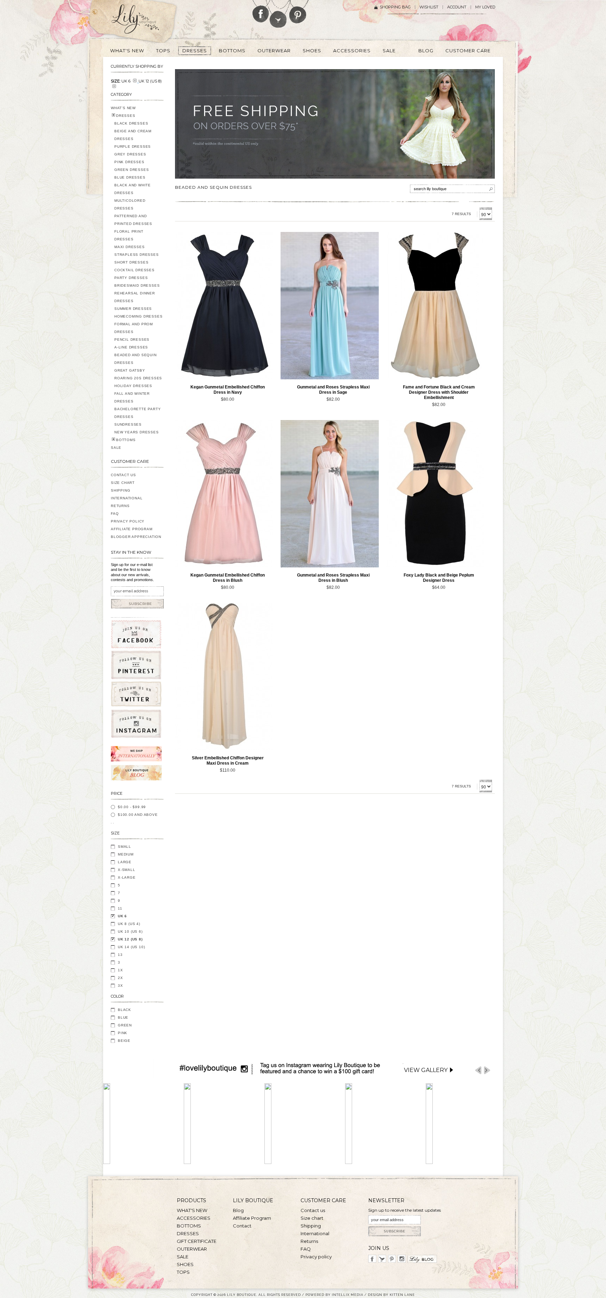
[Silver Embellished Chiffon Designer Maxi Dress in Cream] (224, 676)
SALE (116, 448)
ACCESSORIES (193, 1218)
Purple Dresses (132, 146)
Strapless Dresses (136, 255)
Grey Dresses (130, 154)
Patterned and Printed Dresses (133, 220)
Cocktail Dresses (134, 270)
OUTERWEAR (192, 1249)
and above (138, 815)
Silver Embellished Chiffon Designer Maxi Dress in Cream (228, 760)
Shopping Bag (395, 7)
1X (120, 970)
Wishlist (428, 7)
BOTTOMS (126, 440)
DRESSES (125, 116)
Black (124, 1010)
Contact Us (123, 475)
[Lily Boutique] (143, 21)
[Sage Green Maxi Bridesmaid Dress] (330, 305)
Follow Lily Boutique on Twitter (278, 14)
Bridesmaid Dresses (137, 285)
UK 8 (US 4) (129, 924)
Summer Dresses (133, 309)
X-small (126, 870)
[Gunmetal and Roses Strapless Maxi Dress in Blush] (330, 493)
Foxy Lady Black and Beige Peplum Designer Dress (439, 578)
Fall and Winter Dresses (132, 397)
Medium (126, 854)
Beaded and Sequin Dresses (135, 359)
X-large (127, 877)
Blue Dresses (130, 177)
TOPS (183, 1272)
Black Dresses (131, 123)
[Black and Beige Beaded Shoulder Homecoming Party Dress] (435, 305)
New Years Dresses (136, 432)
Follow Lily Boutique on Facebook (260, 11)
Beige (124, 1041)
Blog (238, 1210)
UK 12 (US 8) (130, 939)
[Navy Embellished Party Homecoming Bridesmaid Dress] (224, 305)
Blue (123, 1017)
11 (120, 908)
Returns (120, 506)
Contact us (313, 1210)
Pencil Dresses (131, 339)
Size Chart (123, 483)
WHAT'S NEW (123, 108)
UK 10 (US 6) (130, 931)
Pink (122, 1033)
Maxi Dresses (129, 247)
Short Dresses (131, 262)
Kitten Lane (402, 1295)
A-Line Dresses (131, 347)
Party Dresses (131, 278)
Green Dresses (131, 170)
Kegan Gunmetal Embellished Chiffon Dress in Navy (227, 390)
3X (120, 985)
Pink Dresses (129, 162)
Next (487, 1070)
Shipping (120, 490)
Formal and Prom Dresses (133, 328)
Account (456, 7)
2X (120, 978)
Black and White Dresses (132, 189)
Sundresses (128, 424)
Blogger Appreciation (136, 537)
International (126, 498)
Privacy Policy (127, 521)
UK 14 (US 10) (131, 947)
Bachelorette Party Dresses (137, 413)
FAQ (115, 513)
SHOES (185, 1264)
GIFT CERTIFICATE (196, 1241)
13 (120, 955)
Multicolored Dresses (130, 204)
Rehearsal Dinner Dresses (134, 297)
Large (125, 862)
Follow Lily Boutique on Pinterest (298, 12)
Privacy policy (316, 1256)
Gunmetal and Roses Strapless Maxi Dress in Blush (333, 578)
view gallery (425, 1070)
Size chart (312, 1218)
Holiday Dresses (133, 386)
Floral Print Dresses (128, 235)
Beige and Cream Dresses (133, 135)
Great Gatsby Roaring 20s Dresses (138, 374)
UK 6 (122, 916)
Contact (242, 1226)
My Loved (485, 7)
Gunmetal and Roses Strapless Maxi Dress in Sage (333, 390)
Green (125, 1025)
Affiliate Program (132, 529)
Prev (478, 1070)
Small (124, 846)
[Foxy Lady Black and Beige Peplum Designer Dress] (435, 493)
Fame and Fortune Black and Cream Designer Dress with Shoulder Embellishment (439, 392)
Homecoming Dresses (138, 316)
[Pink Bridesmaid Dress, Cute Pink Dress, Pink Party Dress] (224, 493)
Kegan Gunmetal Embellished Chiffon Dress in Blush (227, 578)
